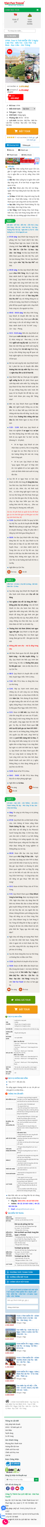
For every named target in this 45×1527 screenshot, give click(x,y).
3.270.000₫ (23, 90)
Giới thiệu (8, 1430)
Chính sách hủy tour (12, 1452)
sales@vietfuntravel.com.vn (25, 1209)
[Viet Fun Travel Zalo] (21, 1488)
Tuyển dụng (9, 1433)
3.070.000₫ (24, 86)
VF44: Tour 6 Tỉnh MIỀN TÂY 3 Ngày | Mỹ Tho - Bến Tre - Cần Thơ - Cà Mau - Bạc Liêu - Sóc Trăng (21, 42)
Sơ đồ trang (9, 1436)
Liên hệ (7, 1455)
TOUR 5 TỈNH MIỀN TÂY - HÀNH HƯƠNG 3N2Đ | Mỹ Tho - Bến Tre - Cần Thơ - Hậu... (27, 1360)
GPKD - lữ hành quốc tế (13, 1427)
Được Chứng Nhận (12, 1459)
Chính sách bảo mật (12, 1449)
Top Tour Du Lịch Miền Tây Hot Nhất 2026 (21, 1403)
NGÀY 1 (9, 221)
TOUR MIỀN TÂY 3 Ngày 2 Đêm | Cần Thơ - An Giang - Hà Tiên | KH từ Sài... (27, 1346)
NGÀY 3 (10, 799)
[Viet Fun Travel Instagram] (12, 1488)
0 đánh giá (31, 137)
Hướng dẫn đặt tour (12, 1446)
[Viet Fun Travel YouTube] (16, 1488)
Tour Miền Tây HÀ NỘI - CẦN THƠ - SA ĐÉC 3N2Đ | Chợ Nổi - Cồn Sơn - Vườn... (27, 1387)
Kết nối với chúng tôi (13, 1484)
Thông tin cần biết (12, 1421)
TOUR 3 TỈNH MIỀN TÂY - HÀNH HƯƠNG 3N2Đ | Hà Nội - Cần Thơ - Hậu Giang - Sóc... (27, 1318)
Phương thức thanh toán (13, 1443)
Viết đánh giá (31, 140)
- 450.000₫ (14, 98)
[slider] (11, 137)
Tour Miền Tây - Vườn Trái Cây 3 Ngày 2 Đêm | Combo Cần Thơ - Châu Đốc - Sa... (27, 1332)
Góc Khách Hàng (11, 1440)
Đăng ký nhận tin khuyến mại (16, 1475)
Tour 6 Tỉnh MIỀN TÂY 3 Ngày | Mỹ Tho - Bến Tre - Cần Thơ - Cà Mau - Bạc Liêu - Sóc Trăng (22, 1406)
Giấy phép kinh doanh (12, 1424)
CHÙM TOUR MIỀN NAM (19, 1402)
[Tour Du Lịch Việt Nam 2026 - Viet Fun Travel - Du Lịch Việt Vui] (14, 3)
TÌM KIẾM (12, 36)
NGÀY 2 (10, 580)
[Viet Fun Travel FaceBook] (7, 1488)
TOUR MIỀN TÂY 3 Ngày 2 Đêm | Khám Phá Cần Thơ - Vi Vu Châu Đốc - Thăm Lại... (27, 1373)
